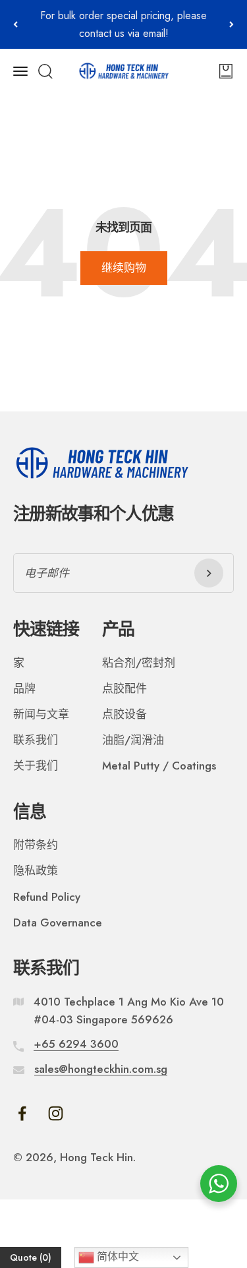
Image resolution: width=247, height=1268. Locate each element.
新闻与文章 (41, 714)
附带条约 (35, 845)
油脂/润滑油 (133, 740)
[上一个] (15, 24)
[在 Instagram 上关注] (56, 1113)
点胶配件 (124, 688)
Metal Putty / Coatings (159, 765)
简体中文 (116, 1256)
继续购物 (123, 268)
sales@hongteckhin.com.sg (100, 1069)
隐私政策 (35, 870)
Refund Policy (46, 897)
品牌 (24, 688)
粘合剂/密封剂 (138, 663)
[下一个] (231, 24)
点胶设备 (124, 714)
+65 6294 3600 (76, 1044)
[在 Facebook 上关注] (22, 1113)
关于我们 (35, 765)
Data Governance (57, 922)
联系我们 (35, 740)
